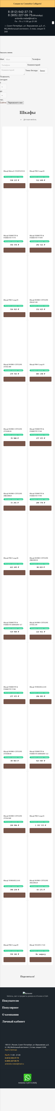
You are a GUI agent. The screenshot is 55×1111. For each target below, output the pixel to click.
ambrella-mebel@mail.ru (26, 18)
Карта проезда (11, 1049)
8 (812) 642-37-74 (20, 11)
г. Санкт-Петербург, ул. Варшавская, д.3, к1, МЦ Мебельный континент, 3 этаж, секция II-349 (25, 28)
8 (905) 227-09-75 (20, 15)
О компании (10, 1014)
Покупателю (11, 1000)
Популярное (10, 1007)
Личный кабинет (14, 1021)
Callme (3, 102)
